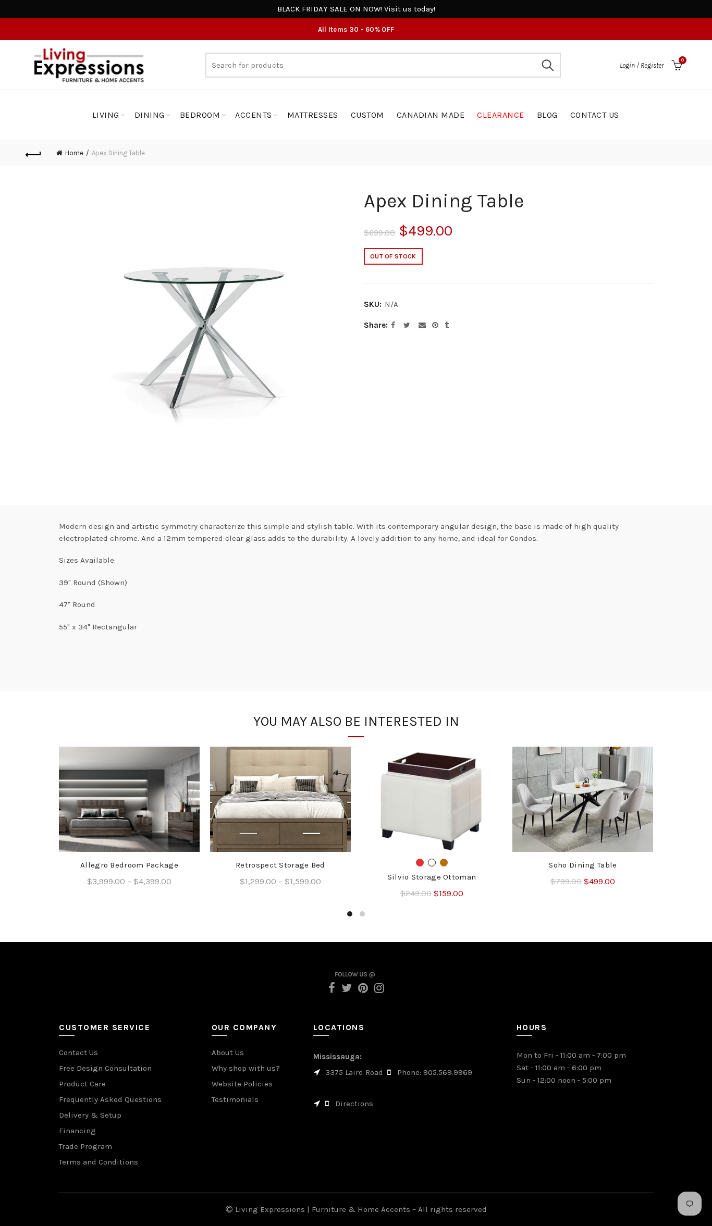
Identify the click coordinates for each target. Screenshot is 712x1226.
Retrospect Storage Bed (280, 865)
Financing (77, 1130)
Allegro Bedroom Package (129, 865)
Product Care (82, 1083)
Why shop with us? (246, 1068)
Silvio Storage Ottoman (431, 877)
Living (105, 115)
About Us (228, 1052)
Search (548, 65)
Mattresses (312, 115)
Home (74, 153)
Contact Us (78, 1052)
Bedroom (200, 115)
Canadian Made (431, 115)
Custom (367, 115)
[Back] (33, 153)
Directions (354, 1103)
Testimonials (235, 1099)
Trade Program (85, 1146)
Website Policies (242, 1083)
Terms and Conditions (98, 1162)
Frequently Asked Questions (110, 1099)
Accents (253, 115)
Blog (547, 115)
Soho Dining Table (582, 865)
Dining (149, 115)
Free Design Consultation (105, 1068)
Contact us (594, 115)
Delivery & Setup (90, 1115)
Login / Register (642, 65)
